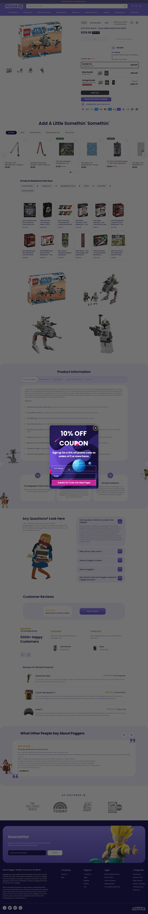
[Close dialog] (96, 428)
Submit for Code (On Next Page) (74, 482)
